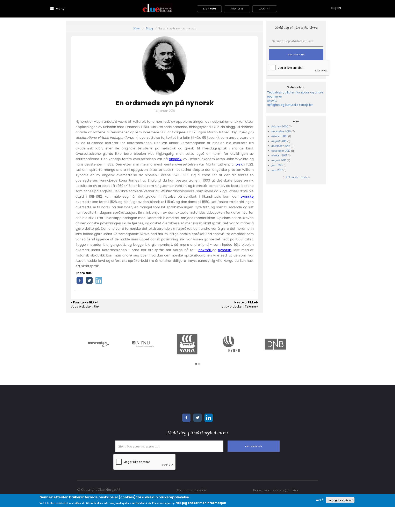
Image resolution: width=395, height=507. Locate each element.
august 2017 (278, 160)
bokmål (205, 250)
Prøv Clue (237, 8)
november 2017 (280, 151)
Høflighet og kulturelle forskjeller (290, 105)
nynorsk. (224, 250)
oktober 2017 (279, 155)
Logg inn (264, 8)
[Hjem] (157, 7)
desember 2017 (280, 146)
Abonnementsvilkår (191, 490)
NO (339, 8)
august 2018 (279, 141)
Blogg (149, 28)
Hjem (136, 28)
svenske (247, 196)
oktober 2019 (279, 136)
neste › (295, 177)
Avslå (319, 500)
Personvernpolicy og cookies (276, 490)
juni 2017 (277, 165)
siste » (305, 177)
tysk (239, 164)
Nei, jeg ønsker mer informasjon (200, 503)
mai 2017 (277, 170)
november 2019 (281, 131)
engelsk (175, 159)
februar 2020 (279, 126)
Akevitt (272, 101)
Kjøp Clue (209, 8)
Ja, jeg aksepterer (340, 500)
